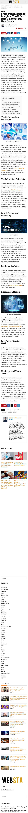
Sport (2, 661)
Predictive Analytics (8, 107)
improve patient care (15, 285)
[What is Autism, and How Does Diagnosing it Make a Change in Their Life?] (20, 471)
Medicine (10, 412)
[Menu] (2, 2)
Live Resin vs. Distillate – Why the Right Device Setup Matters (18, 706)
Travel (3, 671)
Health (7, 6)
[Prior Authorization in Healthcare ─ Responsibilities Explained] (7, 453)
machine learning (14, 190)
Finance (3, 620)
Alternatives (4, 589)
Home (2, 6)
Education (4, 615)
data (12, 409)
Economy (3, 613)
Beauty (3, 597)
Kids (2, 640)
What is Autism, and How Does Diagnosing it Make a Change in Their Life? (20, 484)
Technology (4, 665)
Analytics (8, 409)
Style (2, 663)
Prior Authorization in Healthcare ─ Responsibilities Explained (7, 465)
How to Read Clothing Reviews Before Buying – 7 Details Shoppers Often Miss (18, 689)
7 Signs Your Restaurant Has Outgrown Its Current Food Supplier (17, 740)
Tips (2, 667)
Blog (2, 599)
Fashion (3, 618)
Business (3, 601)
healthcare (4, 412)
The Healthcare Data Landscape (11, 102)
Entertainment (5, 616)
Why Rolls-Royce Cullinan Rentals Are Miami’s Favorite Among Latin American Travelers (18, 724)
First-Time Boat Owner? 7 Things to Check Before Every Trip (18, 714)
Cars (2, 607)
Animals (3, 591)
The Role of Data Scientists (10, 104)
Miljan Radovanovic (11, 25)
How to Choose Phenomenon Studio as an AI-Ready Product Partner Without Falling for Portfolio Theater (18, 758)
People (3, 653)
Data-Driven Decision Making (11, 111)
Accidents (4, 587)
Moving (3, 648)
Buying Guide (5, 603)
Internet (3, 638)
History (3, 632)
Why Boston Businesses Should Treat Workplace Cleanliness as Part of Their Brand (18, 698)
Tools (2, 669)
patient (14, 412)
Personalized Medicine (9, 109)
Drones (3, 611)
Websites (3, 675)
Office (2, 651)
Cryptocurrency (5, 609)
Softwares (4, 659)
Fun (2, 624)
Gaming (3, 628)
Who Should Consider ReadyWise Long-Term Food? (20, 464)
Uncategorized (5, 673)
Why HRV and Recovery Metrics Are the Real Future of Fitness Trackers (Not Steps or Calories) (7, 484)
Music (3, 649)
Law (2, 642)
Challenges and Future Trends (11, 113)
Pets (2, 655)
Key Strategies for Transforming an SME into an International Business (18, 749)
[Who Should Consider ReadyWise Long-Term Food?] (20, 453)
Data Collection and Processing (11, 106)
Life (2, 646)
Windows (3, 679)
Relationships (5, 657)
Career (3, 605)
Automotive (4, 595)
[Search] (25, 2)
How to (3, 636)
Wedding (3, 677)
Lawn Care (4, 644)
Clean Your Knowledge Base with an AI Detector (17, 732)
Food (2, 622)
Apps (2, 593)
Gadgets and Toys (6, 626)
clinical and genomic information (11, 326)
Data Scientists (18, 409)
